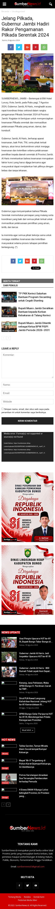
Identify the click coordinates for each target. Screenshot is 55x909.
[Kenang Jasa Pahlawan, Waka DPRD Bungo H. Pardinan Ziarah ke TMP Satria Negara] (9, 686)
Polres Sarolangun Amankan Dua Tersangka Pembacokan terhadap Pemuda (33, 778)
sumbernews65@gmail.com (30, 866)
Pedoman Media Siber (27, 900)
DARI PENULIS (10, 285)
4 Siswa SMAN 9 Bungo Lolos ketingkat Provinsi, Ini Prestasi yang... (34, 792)
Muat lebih (26, 730)
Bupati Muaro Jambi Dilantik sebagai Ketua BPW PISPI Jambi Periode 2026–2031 (34, 326)
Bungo (5, 768)
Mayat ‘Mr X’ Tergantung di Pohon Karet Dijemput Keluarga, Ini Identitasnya (35, 763)
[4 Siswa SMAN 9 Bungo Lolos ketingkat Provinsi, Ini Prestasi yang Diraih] (9, 793)
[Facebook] (19, 886)
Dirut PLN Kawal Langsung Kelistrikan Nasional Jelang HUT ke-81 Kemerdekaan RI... (35, 701)
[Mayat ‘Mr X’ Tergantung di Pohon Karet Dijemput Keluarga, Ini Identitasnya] (9, 764)
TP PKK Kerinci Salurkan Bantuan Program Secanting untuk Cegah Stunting (34, 297)
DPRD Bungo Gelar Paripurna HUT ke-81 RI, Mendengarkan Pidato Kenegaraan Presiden (36, 717)
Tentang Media (14, 897)
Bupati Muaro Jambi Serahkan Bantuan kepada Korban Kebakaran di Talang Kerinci (35, 312)
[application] (27, 446)
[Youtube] (36, 886)
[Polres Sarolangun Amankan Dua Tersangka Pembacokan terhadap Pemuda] (9, 779)
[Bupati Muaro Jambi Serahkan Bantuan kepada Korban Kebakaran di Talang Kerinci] (9, 312)
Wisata (5, 754)
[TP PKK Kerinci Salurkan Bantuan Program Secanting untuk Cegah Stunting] (9, 297)
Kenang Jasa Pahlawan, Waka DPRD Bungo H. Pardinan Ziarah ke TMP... (35, 686)
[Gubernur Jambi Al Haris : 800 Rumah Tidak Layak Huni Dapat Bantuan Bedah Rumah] (9, 672)
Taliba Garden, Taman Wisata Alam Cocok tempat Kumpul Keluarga (33, 749)
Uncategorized (8, 301)
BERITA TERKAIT (11, 281)
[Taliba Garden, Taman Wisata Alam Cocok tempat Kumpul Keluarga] (9, 749)
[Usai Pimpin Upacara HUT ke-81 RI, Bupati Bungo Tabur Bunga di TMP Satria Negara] (9, 642)
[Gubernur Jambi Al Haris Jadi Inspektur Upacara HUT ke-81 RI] (9, 657)
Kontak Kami (39, 897)
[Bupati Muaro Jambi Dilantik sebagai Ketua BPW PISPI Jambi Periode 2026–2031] (9, 326)
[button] (50, 4)
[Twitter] (27, 886)
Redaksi (27, 897)
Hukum (5, 783)
